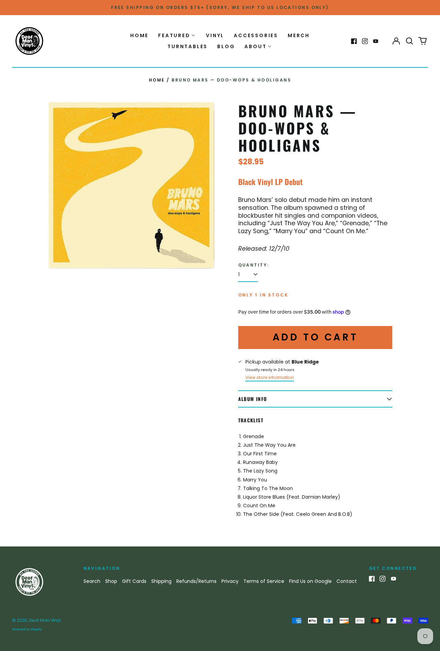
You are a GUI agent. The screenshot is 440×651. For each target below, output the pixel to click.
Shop (111, 581)
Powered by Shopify (27, 629)
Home (139, 35)
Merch (299, 35)
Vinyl (215, 35)
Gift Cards (134, 581)
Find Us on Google (310, 581)
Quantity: (253, 265)
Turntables (187, 46)
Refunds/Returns (196, 581)
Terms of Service (263, 581)
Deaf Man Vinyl (44, 620)
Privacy (230, 581)
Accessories (256, 35)
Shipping (161, 581)
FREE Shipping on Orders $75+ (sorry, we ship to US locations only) (220, 7)
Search (92, 581)
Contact (347, 581)
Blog (226, 46)
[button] (409, 41)
